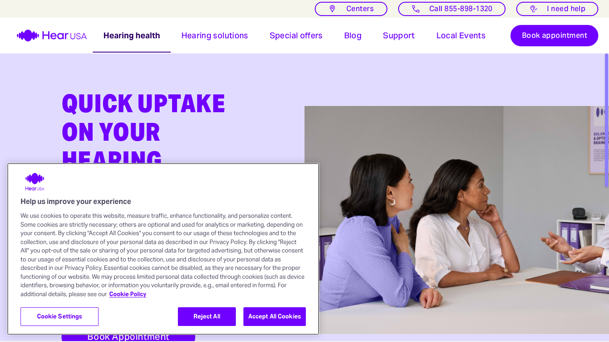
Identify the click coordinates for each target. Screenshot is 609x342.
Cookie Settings (59, 316)
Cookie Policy (127, 294)
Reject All (206, 316)
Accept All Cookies (274, 316)
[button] (132, 35)
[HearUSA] (46, 36)
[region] (163, 249)
